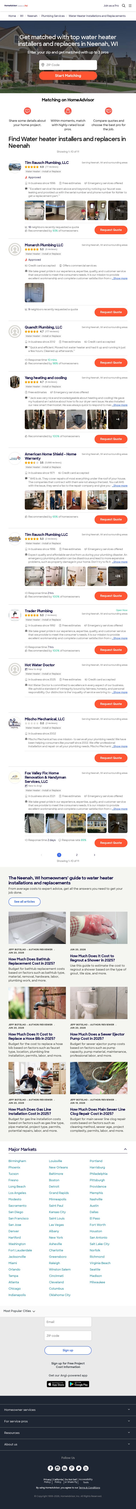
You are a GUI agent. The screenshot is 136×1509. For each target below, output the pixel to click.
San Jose (14, 1225)
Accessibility (86, 1481)
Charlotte (56, 1250)
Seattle (95, 1269)
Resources (11, 1433)
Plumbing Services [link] (53, 16)
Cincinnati (56, 1276)
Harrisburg (97, 1167)
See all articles (24, 902)
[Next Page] (94, 855)
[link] (68, 167)
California (58, 1480)
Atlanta (13, 1282)
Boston (54, 1180)
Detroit (54, 1186)
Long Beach (17, 1186)
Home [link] (12, 16)
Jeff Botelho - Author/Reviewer (30, 949)
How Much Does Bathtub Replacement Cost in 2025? (31, 961)
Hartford (14, 1237)
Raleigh (54, 1263)
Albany (54, 1231)
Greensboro (58, 1257)
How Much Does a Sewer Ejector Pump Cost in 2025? (97, 1036)
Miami (12, 1263)
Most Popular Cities (17, 1311)
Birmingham (17, 1161)
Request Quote (111, 230)
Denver (13, 1231)
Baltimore (56, 1174)
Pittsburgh (97, 1180)
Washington (17, 1244)
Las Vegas (56, 1225)
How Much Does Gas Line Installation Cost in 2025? (29, 1111)
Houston (96, 1231)
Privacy (47, 1480)
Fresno (13, 1180)
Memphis (96, 1193)
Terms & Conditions (89, 1487)
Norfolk (95, 1250)
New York (56, 1237)
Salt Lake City (99, 1244)
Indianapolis (17, 1295)
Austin (94, 1206)
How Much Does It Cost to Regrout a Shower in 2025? (92, 958)
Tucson (13, 1174)
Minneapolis (57, 1199)
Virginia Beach (100, 1263)
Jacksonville (17, 1257)
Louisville (55, 1161)
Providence (98, 1186)
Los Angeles (17, 1193)
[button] (34, 210)
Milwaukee (97, 1282)
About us (10, 1444)
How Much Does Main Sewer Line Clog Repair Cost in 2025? (97, 1111)
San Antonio (98, 1237)
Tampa (13, 1276)
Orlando (14, 1269)
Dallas (94, 1212)
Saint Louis (56, 1218)
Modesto (14, 1199)
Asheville (55, 1244)
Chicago (14, 1289)
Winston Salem (60, 1269)
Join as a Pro (111, 5)
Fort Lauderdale (20, 1250)
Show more (121, 278)
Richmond (97, 1257)
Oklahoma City (59, 1295)
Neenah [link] (32, 16)
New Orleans (58, 1167)
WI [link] (21, 16)
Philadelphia (98, 1174)
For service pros (16, 1421)
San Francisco (18, 1218)
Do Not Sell (71, 1480)
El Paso (95, 1218)
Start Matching (68, 75)
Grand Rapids (59, 1193)
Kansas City (57, 1212)
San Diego (15, 1212)
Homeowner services (19, 1410)
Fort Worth (98, 1225)
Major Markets (22, 1149)
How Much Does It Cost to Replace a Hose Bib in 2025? (31, 1036)
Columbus (56, 1289)
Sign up (68, 1350)
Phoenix (14, 1167)
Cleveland (56, 1282)
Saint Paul (56, 1206)
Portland (96, 1161)
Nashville (96, 1199)
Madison (96, 1276)
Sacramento (17, 1206)
